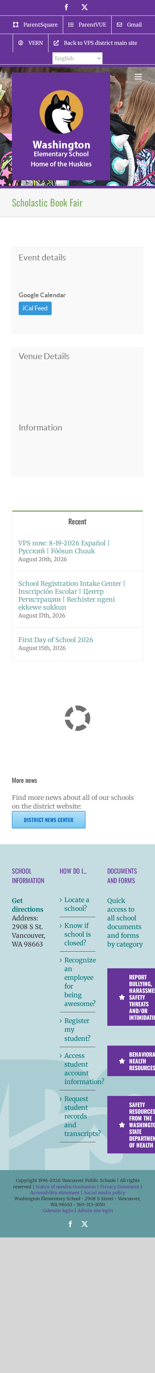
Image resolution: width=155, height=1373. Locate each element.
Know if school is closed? (77, 934)
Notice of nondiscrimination (66, 1186)
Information (40, 427)
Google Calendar (42, 294)
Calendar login (58, 1210)
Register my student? (77, 1029)
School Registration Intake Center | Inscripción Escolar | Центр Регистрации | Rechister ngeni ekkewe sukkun (72, 595)
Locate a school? (76, 904)
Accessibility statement (54, 1192)
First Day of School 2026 (55, 640)
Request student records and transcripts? (77, 1116)
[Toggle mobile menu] (139, 77)
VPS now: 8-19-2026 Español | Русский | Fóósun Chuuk (64, 547)
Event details (42, 257)
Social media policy (104, 1192)
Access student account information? (77, 1069)
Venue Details (44, 356)
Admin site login (95, 1210)
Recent (77, 521)
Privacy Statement (119, 1186)
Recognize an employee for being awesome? (77, 982)
